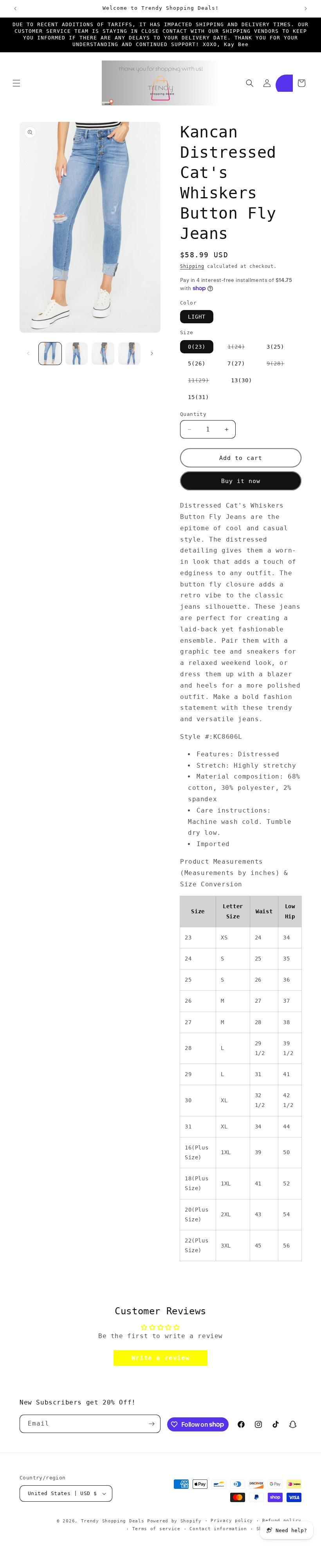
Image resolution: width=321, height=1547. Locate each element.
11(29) (202, 382)
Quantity (193, 414)
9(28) (279, 365)
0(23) (197, 347)
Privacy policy (232, 1520)
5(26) (197, 363)
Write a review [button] (160, 1358)
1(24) (240, 348)
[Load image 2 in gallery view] (76, 353)
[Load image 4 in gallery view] (129, 353)
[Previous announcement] (15, 8)
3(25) (275, 347)
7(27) (236, 363)
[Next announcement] (305, 8)
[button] (16, 83)
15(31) (198, 397)
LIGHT (197, 317)
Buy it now (240, 481)
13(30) (241, 380)
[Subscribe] (151, 1424)
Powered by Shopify (174, 1521)
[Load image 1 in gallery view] (50, 353)
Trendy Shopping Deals (112, 1521)
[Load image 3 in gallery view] (103, 353)
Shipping (192, 266)
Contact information (218, 1528)
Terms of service (156, 1528)
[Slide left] (28, 353)
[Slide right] (151, 353)
